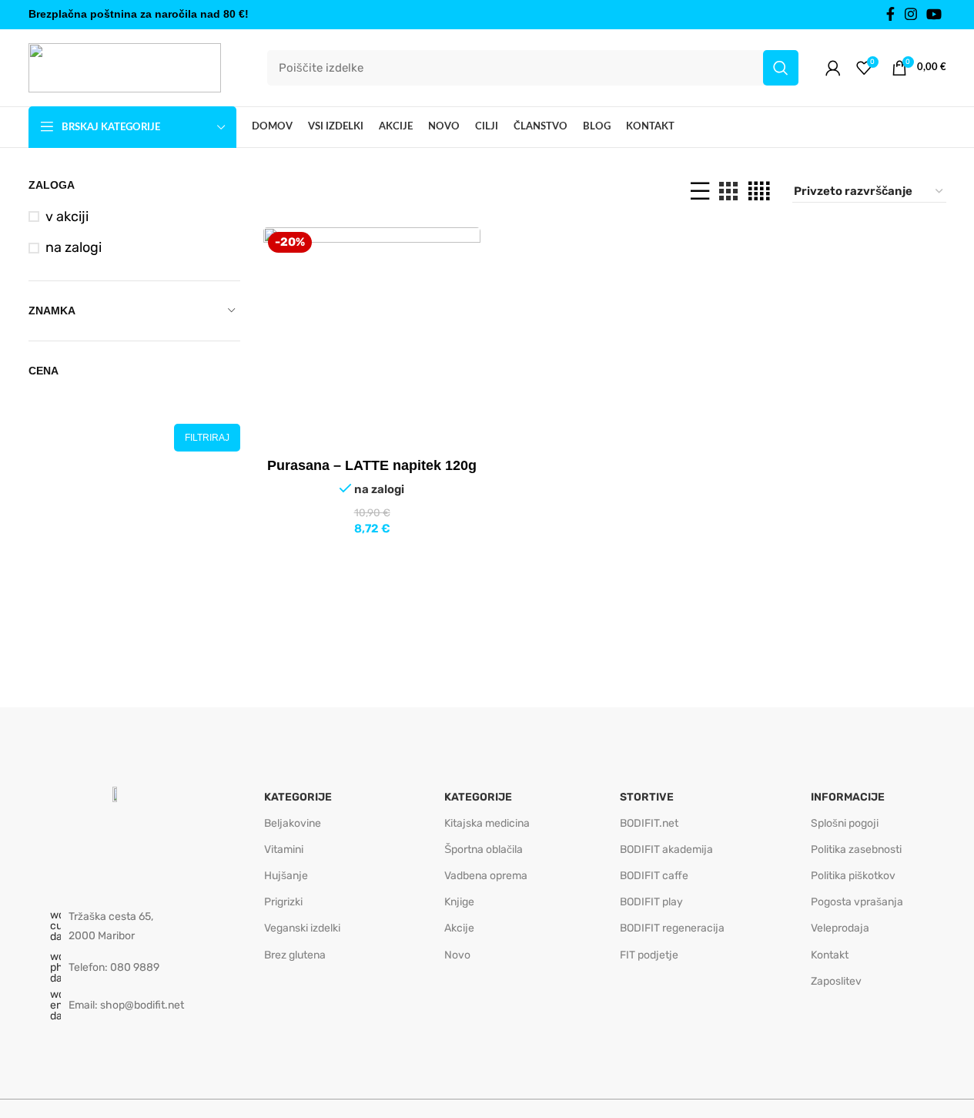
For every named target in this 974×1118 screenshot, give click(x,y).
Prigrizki (283, 901)
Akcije (459, 928)
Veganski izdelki (302, 928)
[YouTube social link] (934, 14)
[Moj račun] (833, 67)
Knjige (459, 901)
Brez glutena (295, 955)
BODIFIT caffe (654, 875)
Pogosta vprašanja (857, 901)
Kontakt (829, 955)
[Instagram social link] (911, 14)
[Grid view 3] (728, 191)
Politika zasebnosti (856, 849)
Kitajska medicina (487, 823)
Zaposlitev (836, 981)
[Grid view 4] (758, 191)
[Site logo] (124, 67)
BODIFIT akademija (666, 849)
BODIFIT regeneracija (672, 928)
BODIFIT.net (649, 823)
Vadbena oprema (485, 875)
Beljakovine (292, 823)
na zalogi (73, 247)
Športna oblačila (483, 849)
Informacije (848, 797)
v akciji (67, 216)
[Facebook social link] (891, 14)
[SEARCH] (780, 68)
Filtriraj (207, 437)
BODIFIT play (651, 901)
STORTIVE (647, 797)
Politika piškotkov (853, 875)
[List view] (700, 191)
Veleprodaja (840, 928)
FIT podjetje (649, 955)
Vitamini (283, 849)
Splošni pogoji (845, 823)
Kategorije (298, 797)
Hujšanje (286, 875)
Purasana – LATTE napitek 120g (372, 465)
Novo (457, 955)
